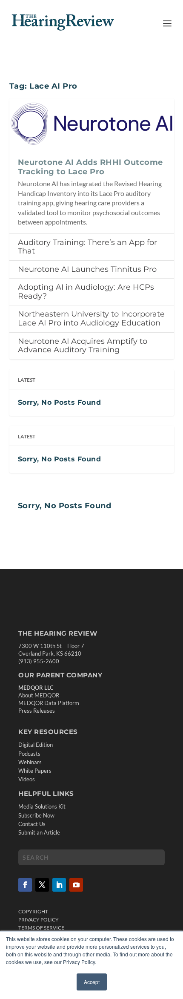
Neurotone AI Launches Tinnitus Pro (87, 269)
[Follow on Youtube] (76, 885)
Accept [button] (92, 981)
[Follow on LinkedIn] (59, 885)
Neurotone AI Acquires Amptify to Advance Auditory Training (82, 346)
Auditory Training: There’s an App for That (87, 247)
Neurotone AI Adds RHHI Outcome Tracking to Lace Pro (90, 167)
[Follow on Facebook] (25, 885)
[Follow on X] (42, 885)
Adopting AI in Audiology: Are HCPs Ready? (86, 291)
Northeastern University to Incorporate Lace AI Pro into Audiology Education (91, 318)
